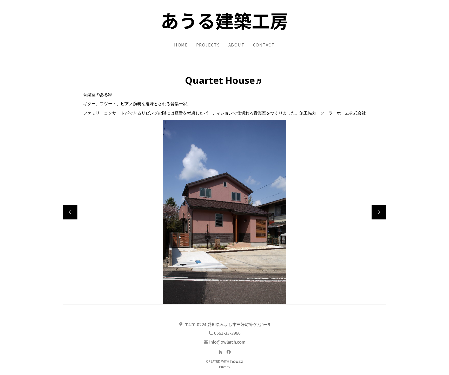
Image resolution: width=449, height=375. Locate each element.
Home (181, 45)
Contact (264, 45)
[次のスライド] (379, 212)
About (236, 45)
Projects (208, 45)
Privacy (224, 367)
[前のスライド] (70, 212)
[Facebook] (228, 352)
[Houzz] (220, 352)
